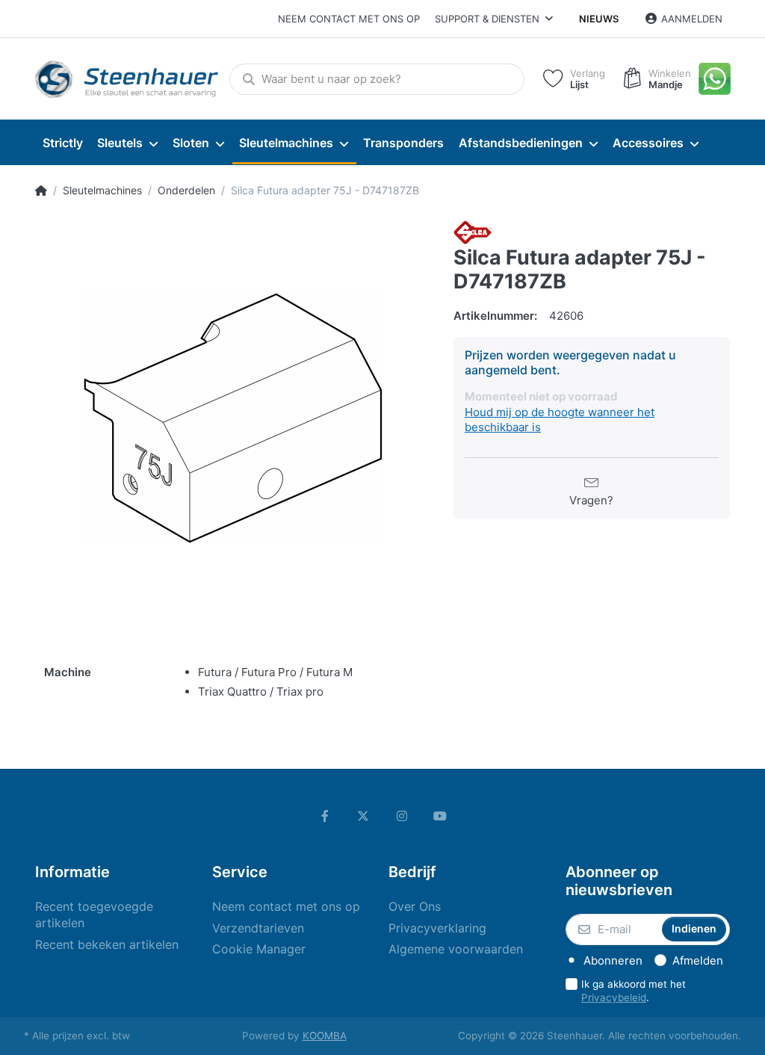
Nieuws (599, 19)
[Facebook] (325, 815)
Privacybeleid (613, 997)
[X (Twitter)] (363, 815)
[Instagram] (401, 815)
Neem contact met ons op (349, 19)
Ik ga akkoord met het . (633, 991)
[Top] (41, 190)
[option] (233, 418)
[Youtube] (440, 815)
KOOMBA (325, 1036)
